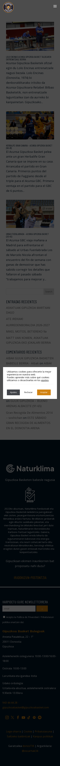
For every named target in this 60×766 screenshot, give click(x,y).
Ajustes (13, 392)
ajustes (45, 380)
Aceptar (44, 392)
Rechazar (28, 392)
